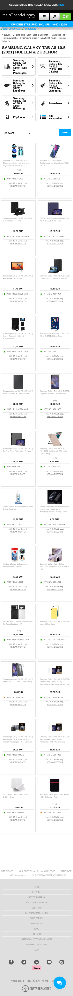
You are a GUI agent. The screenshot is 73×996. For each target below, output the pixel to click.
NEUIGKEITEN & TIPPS (36, 944)
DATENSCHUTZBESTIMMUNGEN (36, 939)
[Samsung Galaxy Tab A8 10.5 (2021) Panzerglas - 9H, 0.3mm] (18, 273)
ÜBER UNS (37, 907)
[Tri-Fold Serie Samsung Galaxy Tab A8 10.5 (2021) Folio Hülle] (54, 215)
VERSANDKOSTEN (18, 186)
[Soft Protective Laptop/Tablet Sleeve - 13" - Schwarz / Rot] (54, 791)
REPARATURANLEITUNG (36, 913)
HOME (37, 886)
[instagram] (61, 962)
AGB (36, 949)
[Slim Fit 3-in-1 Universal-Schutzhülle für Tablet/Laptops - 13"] (18, 618)
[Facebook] (11, 962)
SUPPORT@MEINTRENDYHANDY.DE (49, 875)
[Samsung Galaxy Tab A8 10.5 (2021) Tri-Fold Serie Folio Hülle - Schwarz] (18, 445)
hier (61, 4)
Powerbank (55, 103)
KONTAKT (36, 934)
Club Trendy (36, 918)
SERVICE (36, 892)
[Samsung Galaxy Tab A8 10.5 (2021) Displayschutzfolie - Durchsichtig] (54, 388)
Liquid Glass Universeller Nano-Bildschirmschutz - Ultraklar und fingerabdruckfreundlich (16, 163)
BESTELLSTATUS (36, 897)
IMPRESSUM (36, 923)
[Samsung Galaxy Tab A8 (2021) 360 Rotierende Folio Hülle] (18, 215)
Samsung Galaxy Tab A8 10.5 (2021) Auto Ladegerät (55, 85)
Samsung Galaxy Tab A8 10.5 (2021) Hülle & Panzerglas (20, 66)
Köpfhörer (19, 117)
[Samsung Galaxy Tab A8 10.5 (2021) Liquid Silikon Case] (54, 618)
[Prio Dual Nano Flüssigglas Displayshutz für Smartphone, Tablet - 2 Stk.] (54, 157)
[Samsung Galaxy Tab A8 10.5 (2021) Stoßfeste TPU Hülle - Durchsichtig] (18, 676)
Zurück (7, 35)
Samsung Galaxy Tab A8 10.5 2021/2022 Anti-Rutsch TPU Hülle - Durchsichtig (54, 451)
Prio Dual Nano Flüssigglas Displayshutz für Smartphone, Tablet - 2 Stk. (54, 163)
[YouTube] (49, 962)
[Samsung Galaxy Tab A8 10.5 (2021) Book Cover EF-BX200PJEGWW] (18, 388)
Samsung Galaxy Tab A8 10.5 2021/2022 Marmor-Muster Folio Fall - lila (54, 566)
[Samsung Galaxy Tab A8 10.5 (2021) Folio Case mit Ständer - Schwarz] (54, 273)
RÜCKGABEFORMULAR (36, 902)
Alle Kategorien (55, 117)
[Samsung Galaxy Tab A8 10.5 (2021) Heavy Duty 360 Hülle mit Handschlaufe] (18, 330)
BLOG (36, 928)
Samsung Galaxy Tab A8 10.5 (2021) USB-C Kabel (55, 66)
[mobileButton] (55, 16)
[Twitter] (23, 962)
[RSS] (36, 962)
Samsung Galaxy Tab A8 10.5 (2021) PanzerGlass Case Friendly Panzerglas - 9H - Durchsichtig (54, 739)
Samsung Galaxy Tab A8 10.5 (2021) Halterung (19, 103)
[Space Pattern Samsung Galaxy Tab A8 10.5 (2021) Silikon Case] (54, 330)
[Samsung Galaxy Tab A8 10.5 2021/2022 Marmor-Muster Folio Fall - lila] (54, 561)
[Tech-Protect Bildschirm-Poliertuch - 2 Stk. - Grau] (18, 791)
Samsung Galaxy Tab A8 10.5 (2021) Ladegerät (19, 85)
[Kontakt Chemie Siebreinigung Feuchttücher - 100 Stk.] (18, 561)
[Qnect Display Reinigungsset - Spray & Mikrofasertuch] (18, 503)
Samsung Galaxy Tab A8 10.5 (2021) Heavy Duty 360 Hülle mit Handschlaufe (18, 336)
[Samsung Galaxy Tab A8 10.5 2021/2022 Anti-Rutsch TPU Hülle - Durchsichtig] (54, 445)
